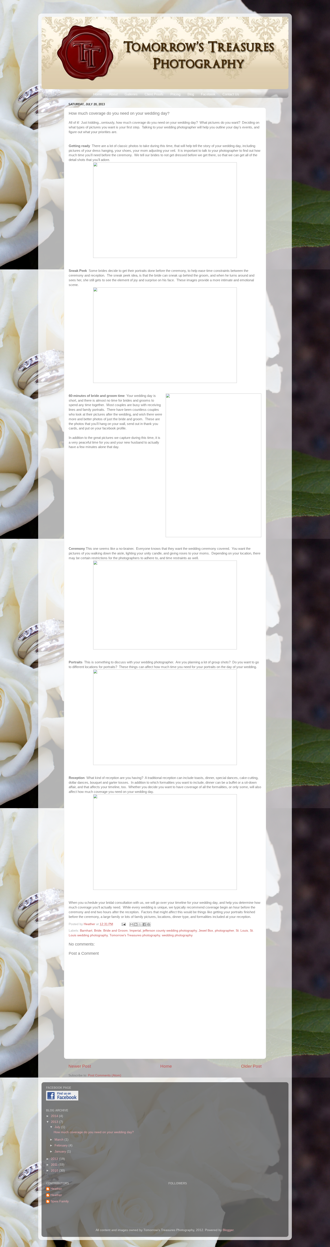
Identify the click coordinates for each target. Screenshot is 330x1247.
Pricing (175, 94)
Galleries (131, 94)
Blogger (228, 1230)
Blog (190, 94)
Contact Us (230, 94)
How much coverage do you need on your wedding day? (94, 1132)
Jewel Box (206, 930)
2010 (55, 1170)
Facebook (208, 94)
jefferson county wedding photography (170, 930)
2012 (55, 1159)
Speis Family (60, 1201)
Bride (97, 930)
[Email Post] (123, 924)
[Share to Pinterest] (148, 924)
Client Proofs (154, 94)
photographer (224, 930)
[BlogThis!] (136, 924)
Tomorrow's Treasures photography (135, 935)
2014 (55, 1116)
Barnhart (86, 930)
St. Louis (242, 930)
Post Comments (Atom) (104, 1075)
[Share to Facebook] (144, 924)
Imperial (135, 930)
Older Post (251, 1066)
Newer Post (79, 1066)
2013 (55, 1122)
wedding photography (177, 935)
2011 (55, 1164)
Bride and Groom (115, 930)
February (61, 1145)
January (61, 1151)
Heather (90, 924)
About (113, 94)
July (58, 1127)
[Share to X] (140, 924)
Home (97, 94)
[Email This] (131, 924)
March (59, 1139)
